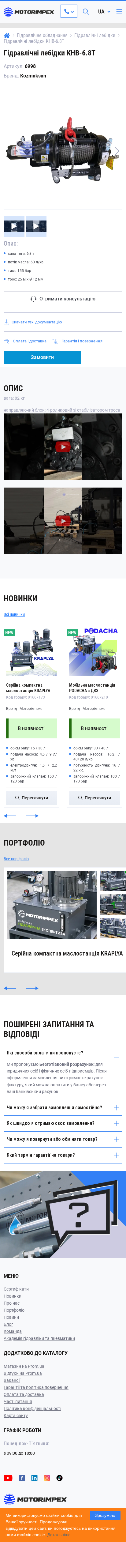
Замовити (42, 357)
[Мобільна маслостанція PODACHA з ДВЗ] (94, 650)
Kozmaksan (33, 76)
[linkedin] (34, 1477)
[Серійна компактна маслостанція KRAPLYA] (31, 650)
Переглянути (35, 797)
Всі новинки (14, 614)
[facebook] (22, 1477)
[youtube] (8, 1477)
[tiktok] (59, 1477)
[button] (116, 151)
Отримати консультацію (67, 299)
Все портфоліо (16, 858)
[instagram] (47, 1477)
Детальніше (59, 1534)
